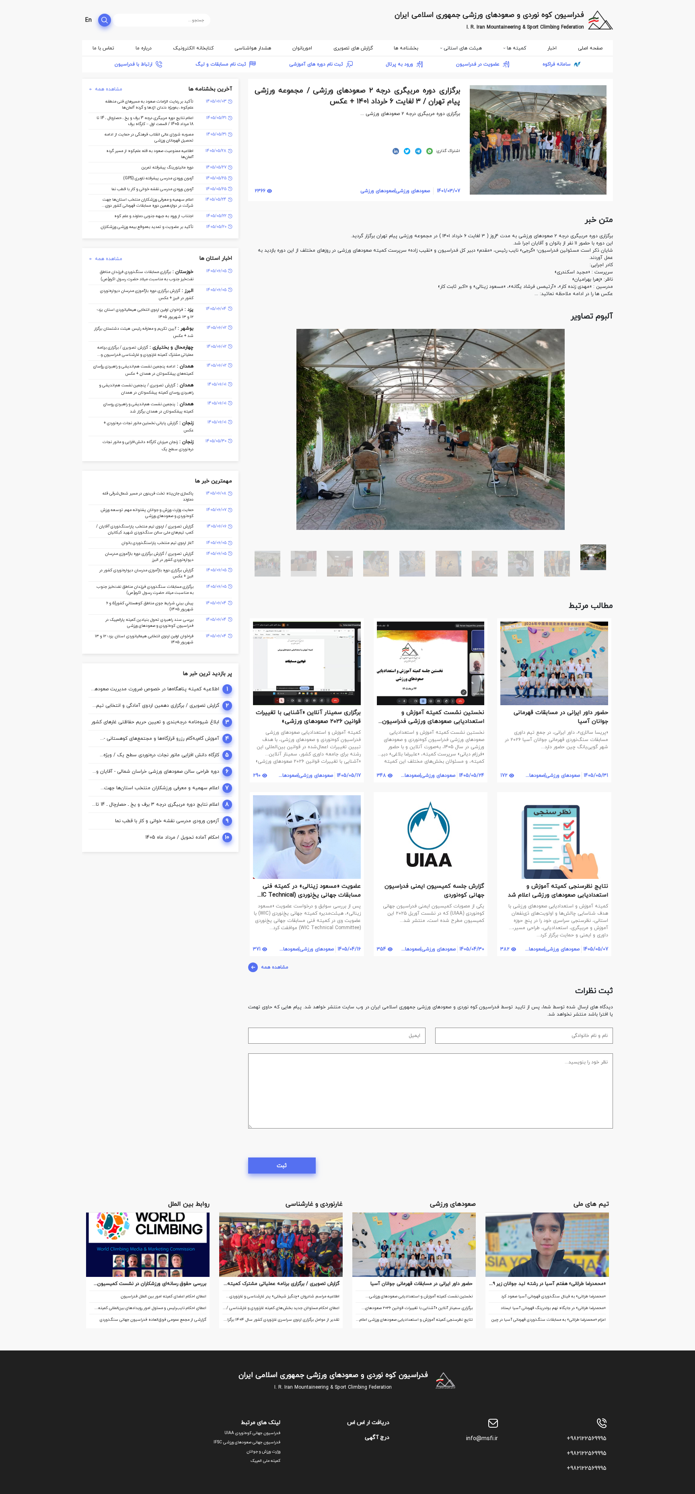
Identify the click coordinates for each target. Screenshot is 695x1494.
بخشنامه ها (406, 48)
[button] (605, 336)
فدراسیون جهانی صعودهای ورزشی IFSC (247, 1442)
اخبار (552, 48)
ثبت (282, 1166)
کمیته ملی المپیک (265, 1461)
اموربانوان (302, 48)
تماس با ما (103, 48)
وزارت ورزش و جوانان (263, 1452)
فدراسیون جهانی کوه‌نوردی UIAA (252, 1433)
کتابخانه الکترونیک (193, 48)
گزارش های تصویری (353, 48)
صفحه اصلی (590, 48)
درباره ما (144, 48)
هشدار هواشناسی (252, 48)
